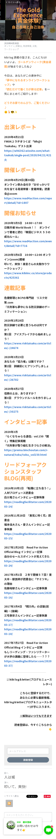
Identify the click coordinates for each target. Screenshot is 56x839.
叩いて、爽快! (15, 786)
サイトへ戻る (14, 2)
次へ (6, 782)
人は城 (9, 777)
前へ (6, 772)
